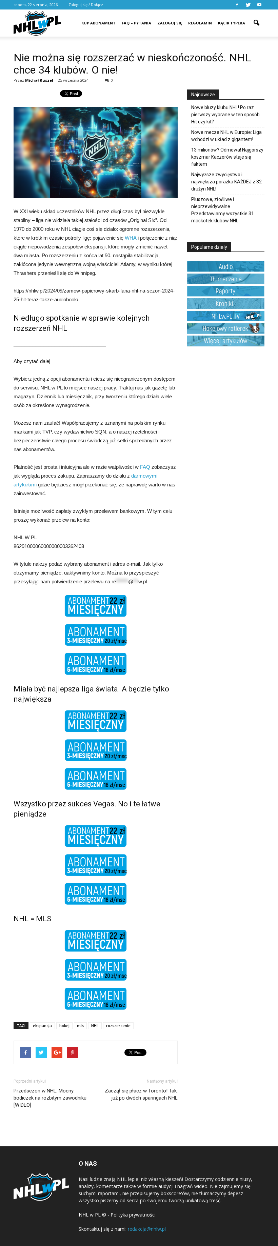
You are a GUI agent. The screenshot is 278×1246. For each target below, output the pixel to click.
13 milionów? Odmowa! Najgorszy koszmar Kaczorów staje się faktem (227, 157)
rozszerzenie (118, 1025)
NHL (95, 1025)
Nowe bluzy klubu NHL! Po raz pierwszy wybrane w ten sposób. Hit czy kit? (226, 114)
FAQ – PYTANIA (136, 22)
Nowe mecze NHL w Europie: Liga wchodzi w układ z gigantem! (226, 135)
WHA (130, 238)
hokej (64, 1025)
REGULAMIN (200, 22)
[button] (256, 18)
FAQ (145, 467)
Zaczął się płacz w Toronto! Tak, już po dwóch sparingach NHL (141, 1094)
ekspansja (42, 1025)
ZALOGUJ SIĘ (169, 22)
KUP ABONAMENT (98, 22)
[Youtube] (259, 5)
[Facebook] (237, 5)
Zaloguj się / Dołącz (85, 4)
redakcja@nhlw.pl (147, 1229)
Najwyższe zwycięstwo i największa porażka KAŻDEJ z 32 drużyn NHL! (226, 182)
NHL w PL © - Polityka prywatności (117, 1214)
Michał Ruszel (39, 80)
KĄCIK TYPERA (231, 22)
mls (80, 1025)
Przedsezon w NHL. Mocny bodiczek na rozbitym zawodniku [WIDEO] (50, 1098)
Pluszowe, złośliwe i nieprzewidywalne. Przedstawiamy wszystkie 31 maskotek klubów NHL (222, 210)
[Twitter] (248, 5)
